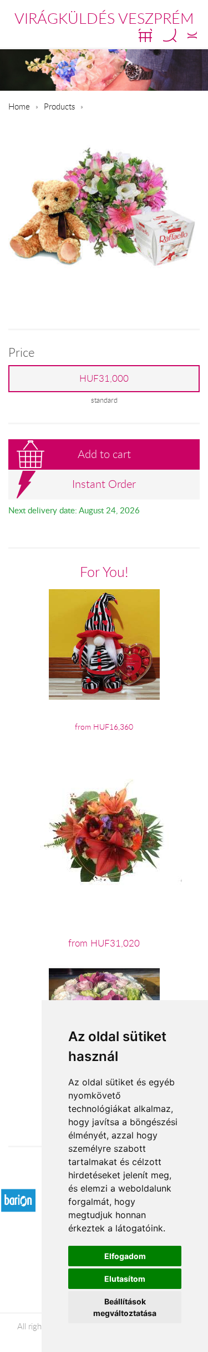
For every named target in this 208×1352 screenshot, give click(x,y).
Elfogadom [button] (125, 1256)
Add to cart (104, 453)
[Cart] (145, 35)
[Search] (169, 35)
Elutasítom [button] (124, 1278)
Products (59, 106)
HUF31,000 (104, 378)
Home (19, 106)
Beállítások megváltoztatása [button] (124, 1307)
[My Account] (192, 35)
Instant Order (104, 483)
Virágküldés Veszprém (104, 18)
